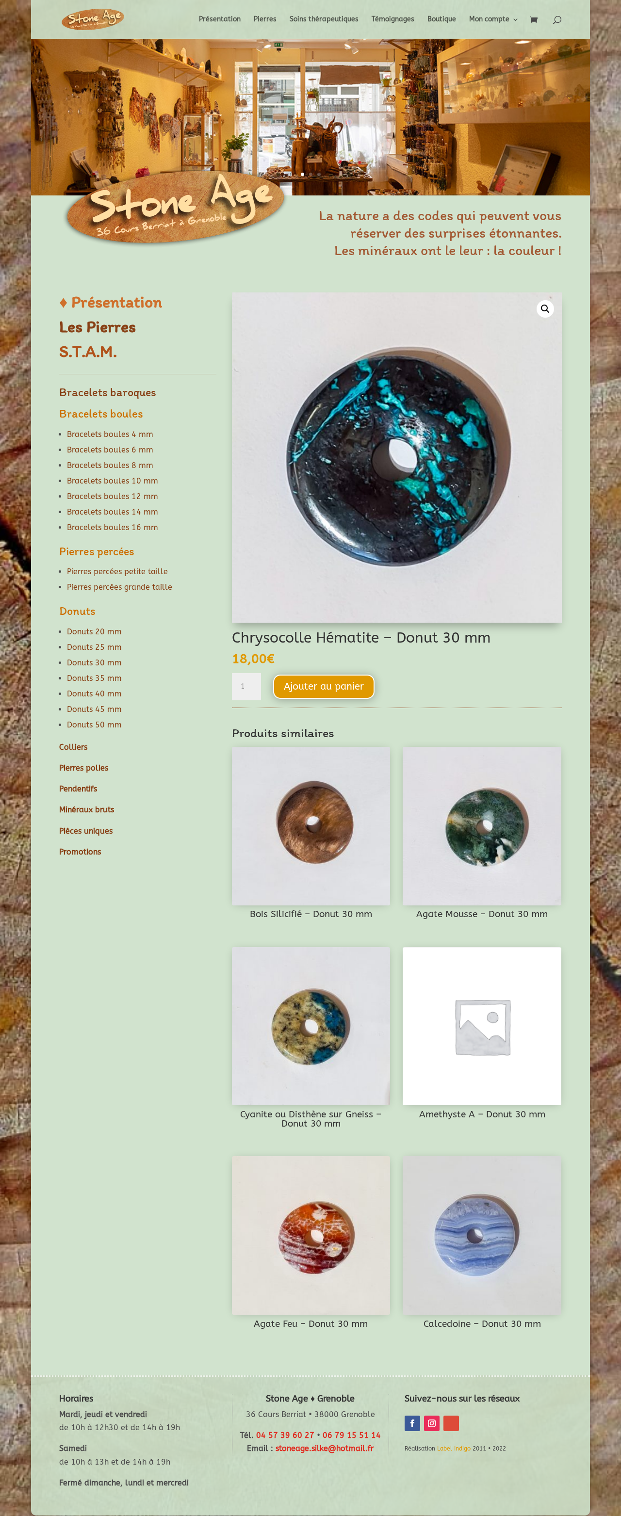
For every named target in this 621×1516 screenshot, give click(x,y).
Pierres (265, 19)
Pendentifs (78, 788)
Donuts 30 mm (94, 662)
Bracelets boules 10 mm (112, 480)
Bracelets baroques (107, 392)
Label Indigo (454, 1448)
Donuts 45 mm (94, 709)
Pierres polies (83, 768)
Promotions (80, 851)
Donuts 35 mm (94, 678)
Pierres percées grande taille (119, 587)
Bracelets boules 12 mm (112, 496)
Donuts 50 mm (94, 724)
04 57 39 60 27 (285, 1435)
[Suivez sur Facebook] (412, 1423)
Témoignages (393, 19)
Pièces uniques (86, 831)
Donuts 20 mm (94, 631)
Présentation (220, 19)
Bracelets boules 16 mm (112, 527)
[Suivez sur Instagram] (432, 1423)
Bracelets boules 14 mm (112, 511)
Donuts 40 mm (94, 693)
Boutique (441, 19)
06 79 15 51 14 (352, 1435)
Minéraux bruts (86, 809)
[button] (545, 309)
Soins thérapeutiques (324, 19)
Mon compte (489, 19)
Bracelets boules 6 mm (110, 449)
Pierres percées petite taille (117, 571)
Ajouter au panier (324, 686)
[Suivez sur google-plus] (451, 1423)
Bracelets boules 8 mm (110, 465)
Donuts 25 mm (94, 647)
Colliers (73, 747)
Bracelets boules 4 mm (110, 434)
